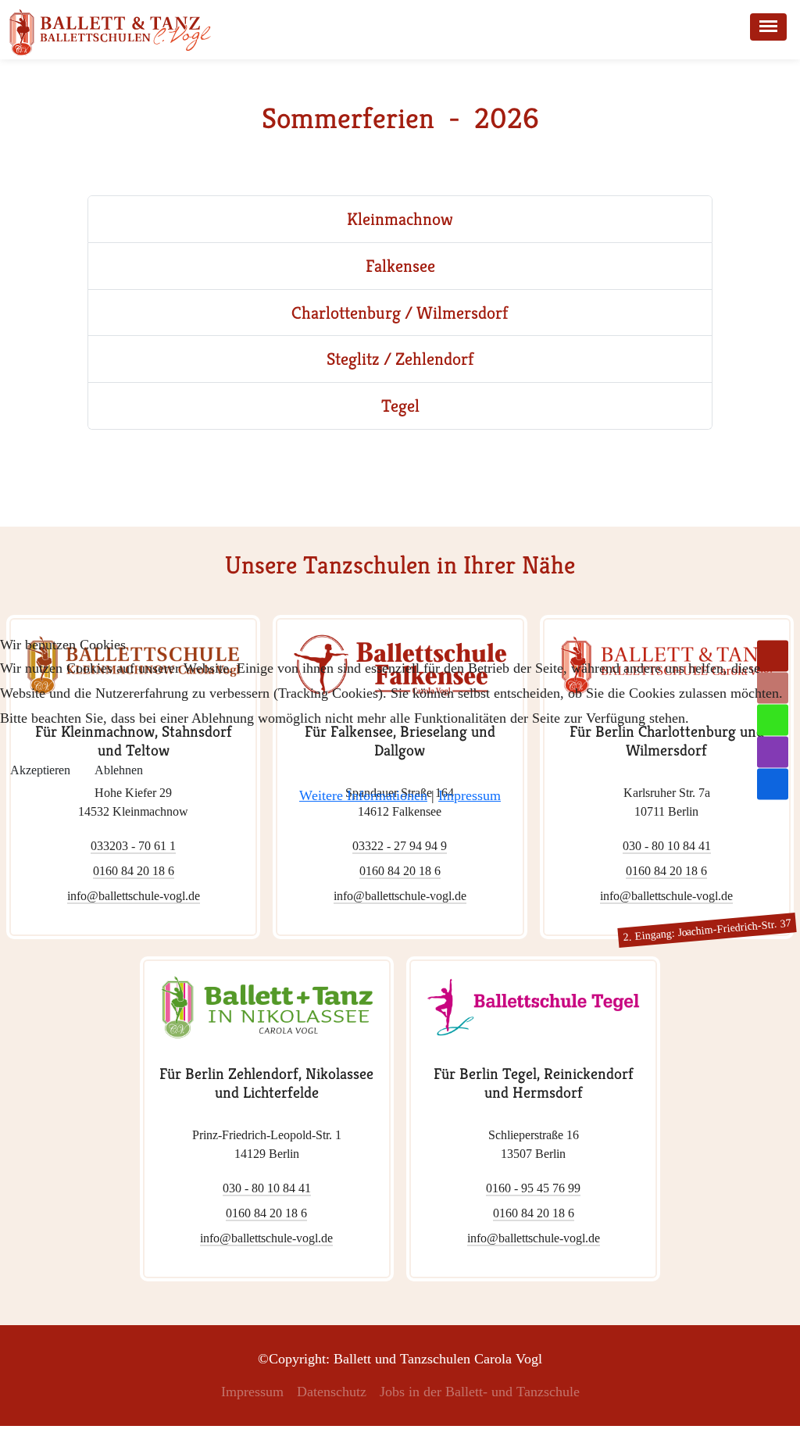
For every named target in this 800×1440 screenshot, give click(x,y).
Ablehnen (119, 770)
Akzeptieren (40, 770)
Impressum (469, 795)
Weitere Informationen (363, 795)
